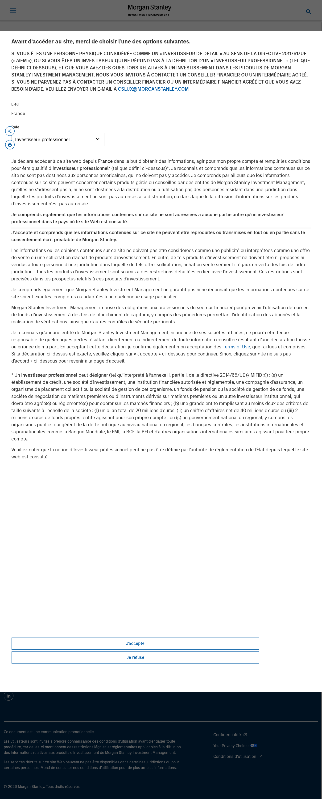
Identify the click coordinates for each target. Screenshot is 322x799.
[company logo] (150, 10)
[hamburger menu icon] (13, 10)
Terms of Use (236, 347)
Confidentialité (227, 734)
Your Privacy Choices (231, 746)
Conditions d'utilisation (234, 756)
